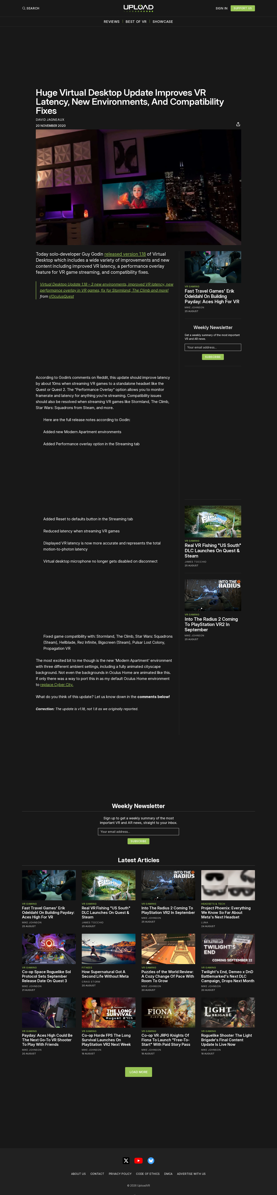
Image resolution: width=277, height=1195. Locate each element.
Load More (139, 1072)
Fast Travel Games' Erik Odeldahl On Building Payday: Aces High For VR (212, 296)
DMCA (168, 1173)
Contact (97, 1173)
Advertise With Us (191, 1173)
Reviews (112, 22)
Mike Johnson (194, 307)
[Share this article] (238, 124)
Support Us (243, 8)
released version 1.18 (125, 254)
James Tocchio (196, 561)
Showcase (163, 22)
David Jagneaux (50, 119)
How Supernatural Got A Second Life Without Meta (105, 974)
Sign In (222, 8)
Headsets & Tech (213, 903)
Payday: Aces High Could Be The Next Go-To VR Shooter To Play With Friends (47, 1040)
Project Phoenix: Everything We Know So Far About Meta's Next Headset (226, 912)
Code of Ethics (148, 1173)
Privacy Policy (120, 1173)
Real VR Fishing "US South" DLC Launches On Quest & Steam (213, 551)
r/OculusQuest (61, 296)
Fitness (87, 967)
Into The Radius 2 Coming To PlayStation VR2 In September (211, 624)
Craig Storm (91, 981)
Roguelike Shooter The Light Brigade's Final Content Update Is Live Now (226, 1040)
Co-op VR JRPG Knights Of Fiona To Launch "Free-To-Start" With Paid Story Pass (166, 1040)
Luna (204, 922)
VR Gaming (192, 286)
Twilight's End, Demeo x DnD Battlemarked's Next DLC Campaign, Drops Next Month (227, 976)
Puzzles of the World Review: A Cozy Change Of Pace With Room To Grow (168, 976)
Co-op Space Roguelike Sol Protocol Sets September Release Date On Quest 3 (46, 976)
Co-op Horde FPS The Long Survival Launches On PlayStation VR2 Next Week (106, 1040)
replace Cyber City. (56, 684)
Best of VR (136, 22)
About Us (78, 1173)
